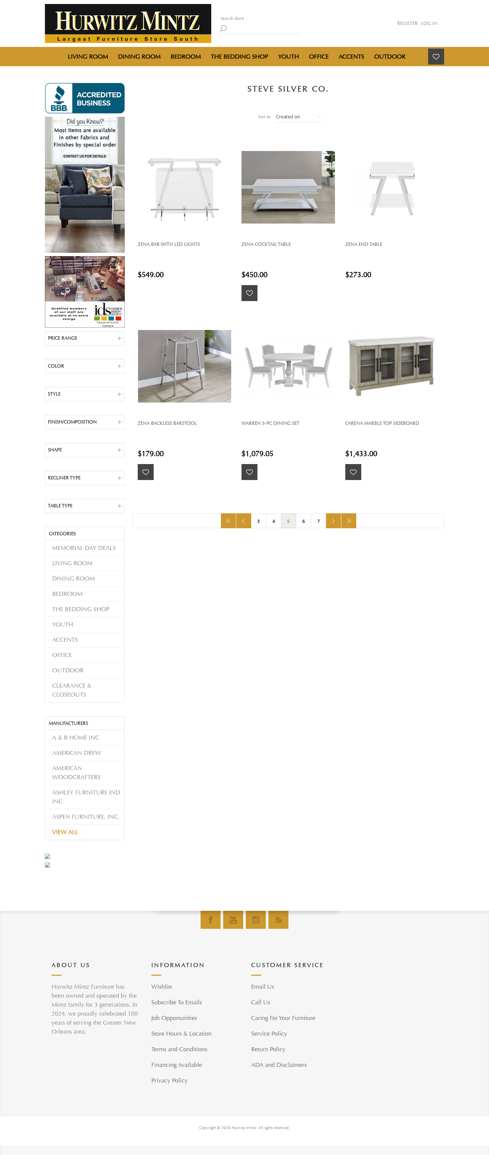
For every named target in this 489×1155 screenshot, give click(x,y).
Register (407, 23)
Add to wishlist (249, 293)
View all (65, 832)
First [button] (228, 520)
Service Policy (269, 1034)
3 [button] (258, 521)
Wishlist (161, 987)
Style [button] (54, 394)
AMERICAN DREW (76, 753)
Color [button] (56, 366)
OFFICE (62, 655)
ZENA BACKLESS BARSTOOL (167, 423)
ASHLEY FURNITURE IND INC (86, 797)
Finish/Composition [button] (72, 422)
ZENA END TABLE (363, 244)
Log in (429, 23)
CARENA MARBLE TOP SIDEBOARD (382, 423)
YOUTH (62, 624)
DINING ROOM (73, 578)
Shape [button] (55, 450)
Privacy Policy (169, 1080)
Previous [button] (243, 520)
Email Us (262, 987)
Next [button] (333, 520)
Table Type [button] (60, 506)
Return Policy (268, 1049)
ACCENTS (65, 640)
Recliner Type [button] (64, 478)
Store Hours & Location (181, 1034)
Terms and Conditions (179, 1049)
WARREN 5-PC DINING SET (270, 423)
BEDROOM (67, 594)
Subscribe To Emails (176, 1002)
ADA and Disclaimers (279, 1065)
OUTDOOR (67, 670)
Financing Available (176, 1065)
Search (223, 29)
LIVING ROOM (72, 563)
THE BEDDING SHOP (80, 609)
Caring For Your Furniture (283, 1018)
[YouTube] (233, 920)
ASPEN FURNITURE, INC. (85, 817)
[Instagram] (256, 920)
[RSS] (278, 920)
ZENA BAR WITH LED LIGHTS (169, 244)
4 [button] (273, 521)
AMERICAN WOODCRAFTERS (76, 772)
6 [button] (303, 521)
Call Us (260, 1002)
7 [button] (318, 521)
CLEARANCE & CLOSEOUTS (71, 690)
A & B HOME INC (75, 738)
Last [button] (348, 520)
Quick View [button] (188, 187)
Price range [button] (62, 338)
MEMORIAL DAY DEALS (84, 548)
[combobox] (258, 18)
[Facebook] (211, 920)
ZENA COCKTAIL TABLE (266, 244)
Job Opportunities (174, 1018)
